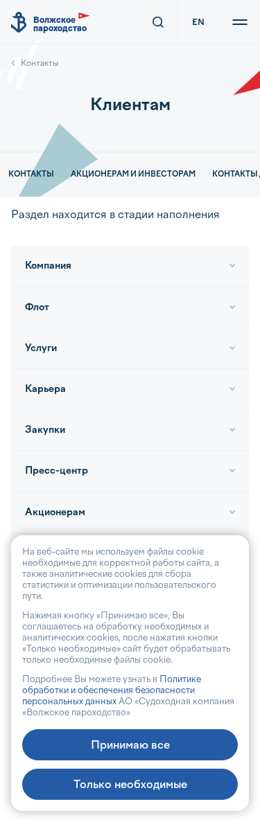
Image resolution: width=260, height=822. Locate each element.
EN (198, 22)
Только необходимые (130, 784)
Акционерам (55, 512)
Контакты (39, 63)
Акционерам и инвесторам (133, 174)
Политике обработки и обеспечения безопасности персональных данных (111, 690)
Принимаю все (130, 744)
